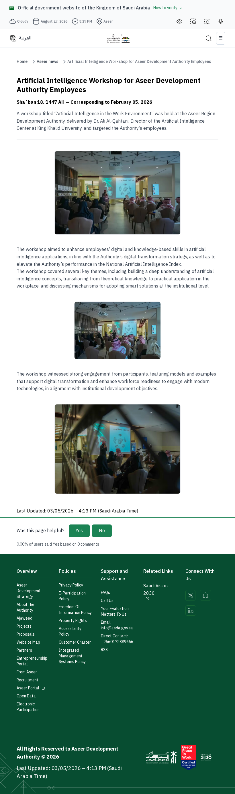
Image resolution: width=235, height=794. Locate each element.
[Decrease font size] (207, 21)
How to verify (165, 8)
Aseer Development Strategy (29, 591)
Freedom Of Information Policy (75, 610)
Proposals (26, 634)
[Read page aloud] (221, 21)
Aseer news (47, 62)
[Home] (118, 38)
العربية (25, 38)
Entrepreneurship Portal (32, 661)
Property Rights (73, 621)
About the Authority (25, 607)
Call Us (107, 601)
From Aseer (27, 672)
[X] (190, 595)
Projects (24, 626)
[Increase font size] (193, 21)
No (102, 530)
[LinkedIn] (190, 610)
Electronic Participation (28, 707)
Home (22, 62)
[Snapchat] (205, 595)
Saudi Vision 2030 (155, 589)
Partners (24, 650)
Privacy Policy (71, 585)
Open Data (26, 696)
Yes (79, 530)
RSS (104, 650)
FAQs (105, 593)
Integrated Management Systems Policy (72, 656)
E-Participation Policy (72, 596)
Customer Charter (75, 642)
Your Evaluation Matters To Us (115, 611)
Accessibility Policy (70, 631)
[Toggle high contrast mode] (179, 21)
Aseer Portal (28, 688)
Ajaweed (24, 618)
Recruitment (27, 680)
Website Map (28, 642)
